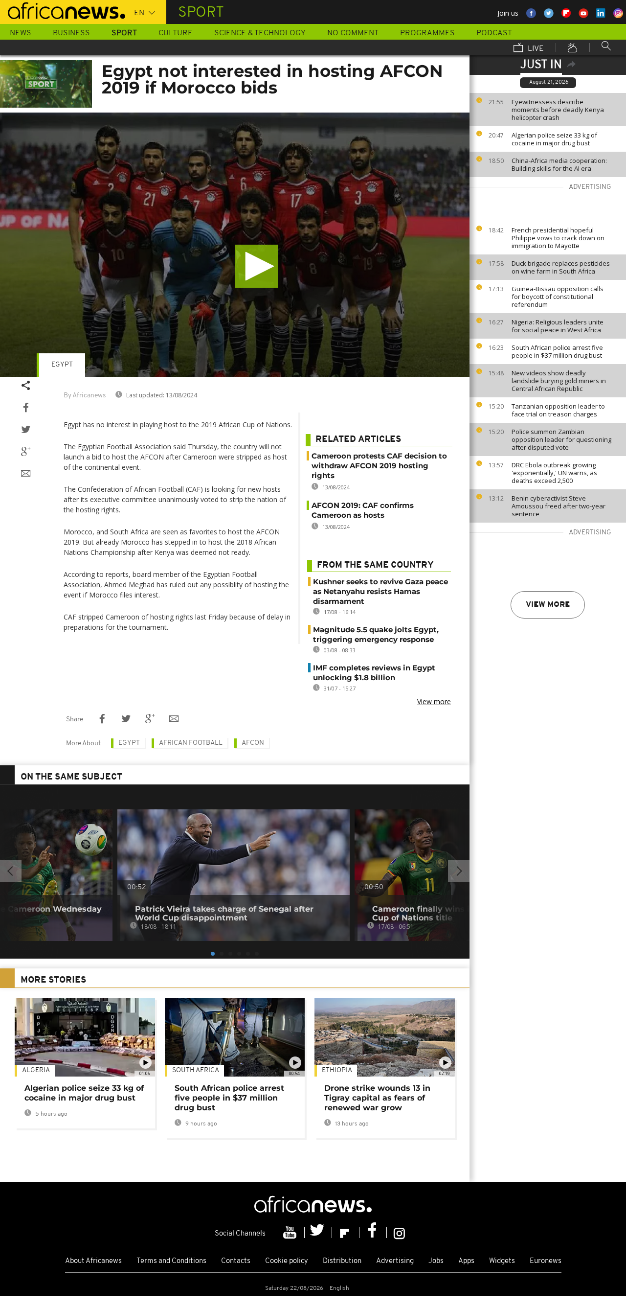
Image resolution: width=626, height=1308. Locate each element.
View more (548, 605)
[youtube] (291, 1232)
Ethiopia (337, 1070)
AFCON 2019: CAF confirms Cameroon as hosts (363, 510)
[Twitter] (318, 1232)
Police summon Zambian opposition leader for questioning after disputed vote (561, 439)
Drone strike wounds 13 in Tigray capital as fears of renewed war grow (377, 1097)
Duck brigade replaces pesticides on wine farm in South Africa (561, 267)
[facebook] (373, 1232)
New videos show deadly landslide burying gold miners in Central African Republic (559, 380)
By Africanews (85, 395)
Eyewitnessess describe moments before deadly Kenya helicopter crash (558, 109)
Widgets (502, 1261)
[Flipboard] (345, 1232)
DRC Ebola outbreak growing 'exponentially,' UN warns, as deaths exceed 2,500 (554, 472)
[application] (235, 245)
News (20, 33)
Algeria (36, 1070)
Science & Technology (260, 33)
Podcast (494, 33)
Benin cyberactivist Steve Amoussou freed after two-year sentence (558, 506)
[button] (256, 266)
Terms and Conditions (171, 1261)
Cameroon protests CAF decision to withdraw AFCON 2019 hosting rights (379, 465)
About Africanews (93, 1261)
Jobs (436, 1261)
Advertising (395, 1261)
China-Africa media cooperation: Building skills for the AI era (559, 164)
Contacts (235, 1261)
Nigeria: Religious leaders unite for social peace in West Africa (558, 326)
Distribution (342, 1261)
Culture (175, 33)
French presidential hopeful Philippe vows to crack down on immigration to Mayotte (558, 238)
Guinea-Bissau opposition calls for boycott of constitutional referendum (558, 296)
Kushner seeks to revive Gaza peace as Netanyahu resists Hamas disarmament (380, 591)
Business (71, 33)
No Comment (353, 33)
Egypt (62, 364)
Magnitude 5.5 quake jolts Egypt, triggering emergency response (376, 634)
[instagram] (399, 1232)
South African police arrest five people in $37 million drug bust (557, 351)
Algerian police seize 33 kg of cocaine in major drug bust (554, 139)
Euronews (545, 1261)
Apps (466, 1261)
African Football (191, 743)
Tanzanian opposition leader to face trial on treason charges (558, 410)
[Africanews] (62, 10)
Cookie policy (286, 1261)
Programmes (427, 33)
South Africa (195, 1070)
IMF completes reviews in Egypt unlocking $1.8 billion (374, 672)
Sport (124, 33)
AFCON (253, 743)
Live (535, 49)
